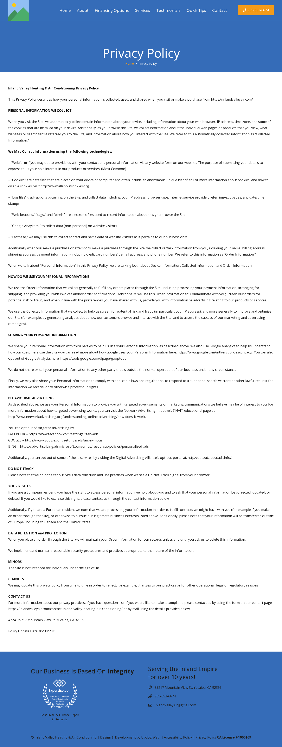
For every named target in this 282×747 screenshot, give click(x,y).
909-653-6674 (165, 696)
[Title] (18, 10)
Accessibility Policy (177, 737)
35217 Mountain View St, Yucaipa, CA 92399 (188, 687)
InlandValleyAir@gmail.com (175, 705)
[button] (153, 10)
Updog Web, (150, 737)
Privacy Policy (206, 737)
